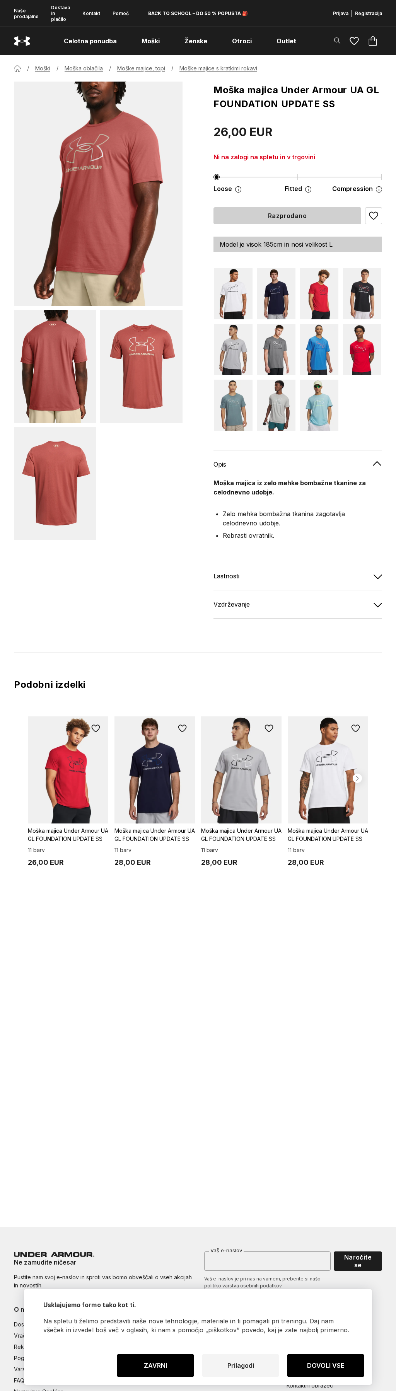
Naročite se (358, 1261)
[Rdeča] (319, 294)
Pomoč (121, 13)
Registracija (368, 13)
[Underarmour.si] (22, 41)
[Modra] (276, 294)
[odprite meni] (123, 41)
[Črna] (362, 294)
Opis (219, 464)
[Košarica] (372, 41)
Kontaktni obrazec (310, 1385)
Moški (42, 68)
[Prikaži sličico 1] (55, 366)
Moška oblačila (84, 68)
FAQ (19, 1380)
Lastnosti (226, 576)
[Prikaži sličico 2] (141, 366)
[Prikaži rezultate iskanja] (337, 41)
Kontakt (91, 13)
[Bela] (233, 294)
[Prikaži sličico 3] (55, 483)
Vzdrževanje (231, 604)
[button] (373, 215)
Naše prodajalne (26, 13)
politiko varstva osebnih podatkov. (243, 1286)
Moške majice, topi (141, 68)
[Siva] (233, 349)
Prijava (340, 13)
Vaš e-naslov (226, 1250)
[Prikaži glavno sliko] (98, 194)
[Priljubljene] (354, 41)
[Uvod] (17, 68)
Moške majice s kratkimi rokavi (218, 68)
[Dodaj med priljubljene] (96, 729)
